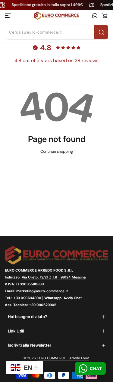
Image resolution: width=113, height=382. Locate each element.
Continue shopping (56, 151)
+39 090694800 (27, 298)
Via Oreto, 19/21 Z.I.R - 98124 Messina (54, 277)
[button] (104, 15)
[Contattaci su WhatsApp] (94, 15)
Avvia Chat (73, 298)
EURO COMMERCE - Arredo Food (63, 358)
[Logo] (56, 16)
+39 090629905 (42, 305)
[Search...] (101, 32)
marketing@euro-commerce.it (42, 291)
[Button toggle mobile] (8, 15)
